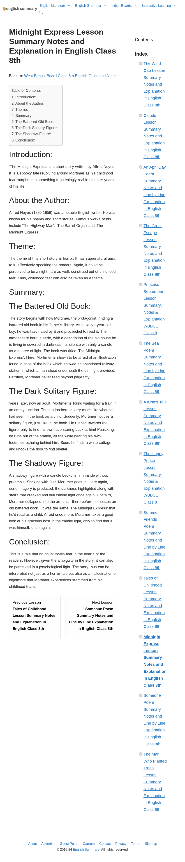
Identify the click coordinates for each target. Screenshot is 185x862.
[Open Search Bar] (41, 12)
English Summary (86, 849)
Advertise (48, 844)
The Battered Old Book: (35, 122)
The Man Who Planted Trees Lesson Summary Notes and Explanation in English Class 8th (155, 782)
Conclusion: (25, 140)
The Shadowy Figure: (33, 134)
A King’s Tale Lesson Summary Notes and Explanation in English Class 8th (155, 423)
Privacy (121, 844)
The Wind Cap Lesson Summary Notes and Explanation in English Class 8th (154, 84)
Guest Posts (69, 844)
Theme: (21, 109)
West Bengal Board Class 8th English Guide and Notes (70, 76)
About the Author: (29, 103)
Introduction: (25, 97)
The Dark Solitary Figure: (36, 128)
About (32, 844)
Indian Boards (121, 5)
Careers (89, 844)
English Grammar (88, 5)
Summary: (24, 115)
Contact (105, 844)
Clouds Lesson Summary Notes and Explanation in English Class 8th (154, 136)
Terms (135, 844)
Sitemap (151, 844)
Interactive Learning (156, 5)
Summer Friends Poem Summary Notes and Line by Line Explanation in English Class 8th (154, 540)
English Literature (52, 5)
